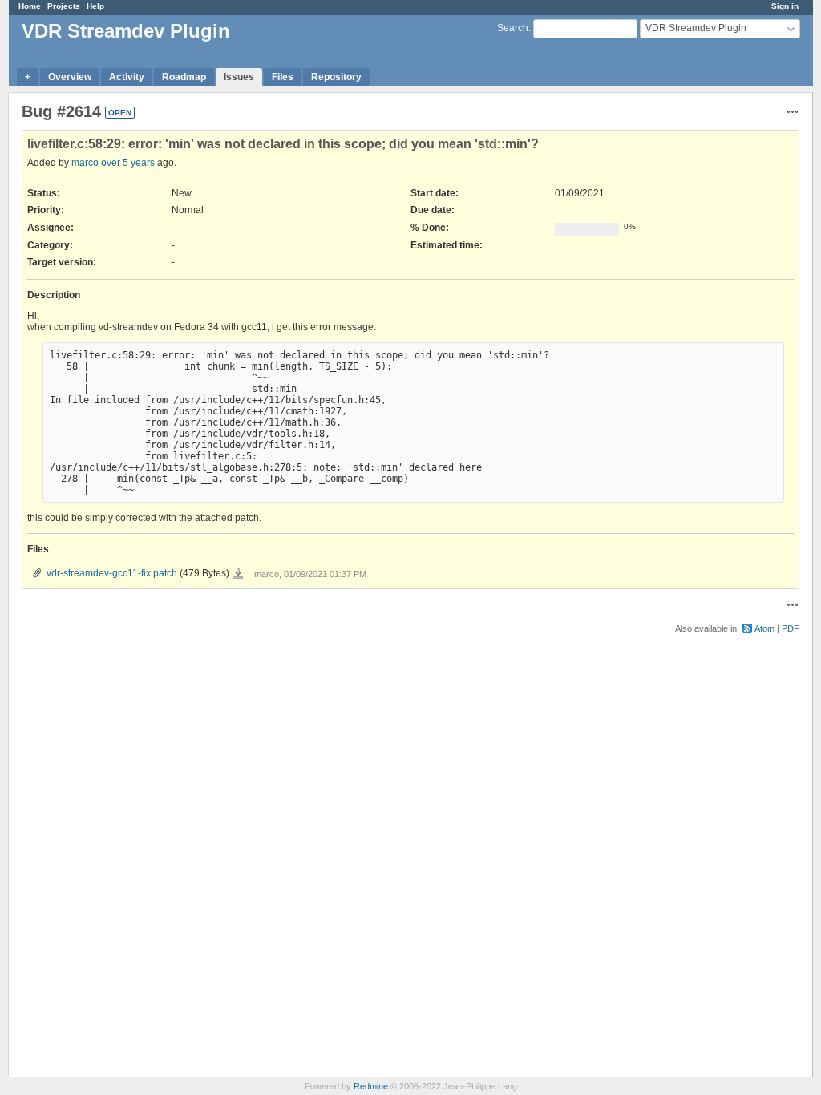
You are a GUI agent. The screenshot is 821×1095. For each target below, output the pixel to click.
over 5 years (128, 162)
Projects (63, 6)
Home (29, 6)
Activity (126, 77)
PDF (790, 628)
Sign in (785, 6)
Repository (336, 77)
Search (512, 28)
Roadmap (184, 77)
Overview (69, 77)
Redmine (371, 1086)
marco (85, 162)
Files (282, 77)
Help (95, 6)
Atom (764, 628)
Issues (239, 77)
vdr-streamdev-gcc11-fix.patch (112, 573)
